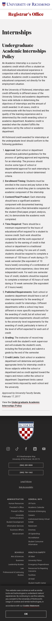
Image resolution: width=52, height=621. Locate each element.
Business (20, 560)
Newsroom (32, 526)
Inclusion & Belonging (37, 511)
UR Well (31, 579)
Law (22, 568)
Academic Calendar (36, 507)
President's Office (17, 507)
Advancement (18, 534)
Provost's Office (17, 511)
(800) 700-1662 (26, 472)
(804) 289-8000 (26, 465)
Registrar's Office (26, 14)
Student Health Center (37, 583)
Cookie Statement (31, 606)
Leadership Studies (16, 564)
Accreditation (33, 538)
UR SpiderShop (34, 534)
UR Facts (32, 503)
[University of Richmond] (26, 4)
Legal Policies (26, 482)
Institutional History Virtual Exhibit (39, 520)
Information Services (15, 526)
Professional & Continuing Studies (13, 573)
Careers (31, 515)
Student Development (15, 522)
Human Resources (16, 503)
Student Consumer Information (35, 543)
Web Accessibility (26, 487)
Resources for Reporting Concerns (38, 569)
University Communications (17, 516)
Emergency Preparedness (38, 564)
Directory (32, 530)
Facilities (32, 575)
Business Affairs (17, 530)
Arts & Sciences (17, 557)
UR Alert (31, 557)
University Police (35, 560)
